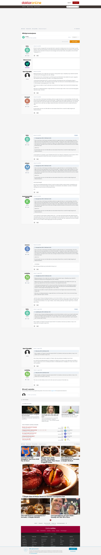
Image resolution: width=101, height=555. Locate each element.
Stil (60, 539)
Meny (24, 6)
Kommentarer (44, 539)
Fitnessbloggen (64, 530)
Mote (61, 536)
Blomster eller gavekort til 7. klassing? (29, 427)
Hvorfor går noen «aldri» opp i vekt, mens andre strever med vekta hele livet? (50, 415)
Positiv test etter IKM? (26, 439)
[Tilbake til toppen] (50, 520)
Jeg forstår (73, 548)
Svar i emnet (74, 41)
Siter (37, 55)
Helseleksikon (43, 530)
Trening (53, 530)
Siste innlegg (30, 6)
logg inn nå (53, 390)
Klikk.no (55, 533)
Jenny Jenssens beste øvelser (68, 414)
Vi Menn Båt (72, 542)
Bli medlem (76, 2)
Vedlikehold (24, 546)
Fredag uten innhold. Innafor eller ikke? (29, 430)
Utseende (40, 523)
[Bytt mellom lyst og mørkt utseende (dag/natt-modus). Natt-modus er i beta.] (66, 523)
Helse (38, 530)
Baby (33, 546)
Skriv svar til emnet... (32, 394)
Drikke (52, 544)
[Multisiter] (34, 55)
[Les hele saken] (30, 410)
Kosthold (48, 530)
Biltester (71, 540)
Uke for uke (34, 544)
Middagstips (53, 546)
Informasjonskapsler (61, 523)
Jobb (42, 542)
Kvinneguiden (44, 536)
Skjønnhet (62, 540)
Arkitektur (24, 539)
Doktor (51, 528)
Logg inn (69, 2)
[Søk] (78, 7)
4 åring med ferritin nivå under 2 (28, 436)
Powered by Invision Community (50, 524)
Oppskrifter (53, 540)
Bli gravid (33, 539)
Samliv (42, 544)
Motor (71, 536)
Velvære (57, 530)
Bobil (71, 546)
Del (70, 37)
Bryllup (61, 544)
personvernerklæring (34, 553)
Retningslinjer (37, 6)
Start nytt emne (65, 41)
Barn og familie (33, 37)
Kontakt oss (53, 523)
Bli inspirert (24, 540)
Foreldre (34, 536)
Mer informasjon (73, 551)
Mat (51, 536)
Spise (52, 542)
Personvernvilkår (47, 523)
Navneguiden (34, 542)
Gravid (33, 540)
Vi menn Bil (72, 539)
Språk (35, 523)
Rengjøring (24, 544)
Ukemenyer (53, 539)
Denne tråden (74, 6)
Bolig (23, 536)
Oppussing (24, 542)
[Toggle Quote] (35, 138)
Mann (61, 542)
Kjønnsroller (43, 540)
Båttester (71, 544)
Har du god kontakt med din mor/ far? (29, 433)
